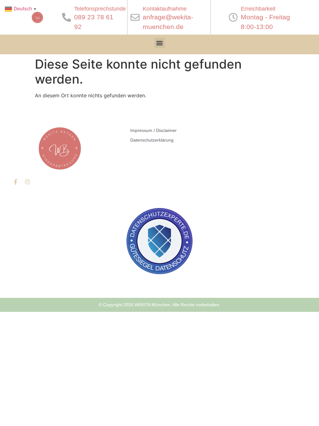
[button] (160, 43)
